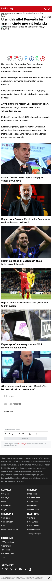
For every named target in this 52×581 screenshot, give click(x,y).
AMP (3, 558)
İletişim (4, 510)
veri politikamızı (27, 578)
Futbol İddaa (32, 494)
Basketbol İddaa (33, 498)
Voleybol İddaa (33, 510)
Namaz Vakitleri (33, 530)
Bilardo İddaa (32, 506)
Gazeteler (31, 518)
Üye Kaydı (5, 498)
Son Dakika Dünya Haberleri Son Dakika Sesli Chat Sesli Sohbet (22, 14)
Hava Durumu (32, 522)
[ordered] (19, 434)
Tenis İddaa (5, 550)
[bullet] (23, 434)
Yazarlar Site (6, 546)
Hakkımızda (5, 506)
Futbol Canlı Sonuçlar (9, 530)
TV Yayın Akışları (34, 534)
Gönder (25, 438)
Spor (3, 16)
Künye (3, 502)
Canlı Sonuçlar (7, 522)
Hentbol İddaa (32, 502)
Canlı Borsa (5, 518)
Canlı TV (4, 526)
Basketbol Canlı (7, 554)
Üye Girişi (5, 494)
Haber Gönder (32, 526)
